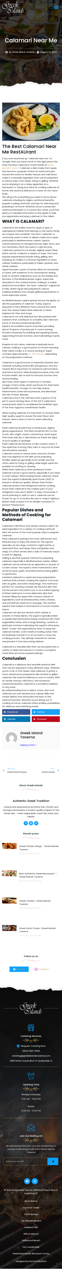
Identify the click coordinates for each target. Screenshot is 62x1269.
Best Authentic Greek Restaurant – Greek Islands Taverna (38, 875)
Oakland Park (31, 1227)
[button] (56, 7)
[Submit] (52, 1161)
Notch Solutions (38, 1261)
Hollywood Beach (31, 1240)
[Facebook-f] (26, 823)
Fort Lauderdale (31, 1246)
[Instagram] (36, 823)
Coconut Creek (31, 1207)
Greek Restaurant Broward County (31, 1253)
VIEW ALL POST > (28, 745)
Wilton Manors (31, 1233)
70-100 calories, (36, 353)
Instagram (43, 969)
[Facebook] (27, 1181)
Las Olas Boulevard (31, 1220)
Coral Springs (31, 1214)
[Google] (31, 823)
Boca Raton (31, 1201)
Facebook (20, 969)
